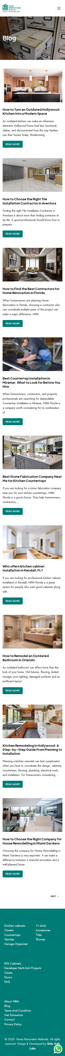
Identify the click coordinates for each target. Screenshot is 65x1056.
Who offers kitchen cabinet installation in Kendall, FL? (24, 568)
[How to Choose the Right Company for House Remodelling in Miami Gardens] (32, 815)
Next (53, 896)
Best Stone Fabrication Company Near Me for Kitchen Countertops (32, 478)
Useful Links (14, 993)
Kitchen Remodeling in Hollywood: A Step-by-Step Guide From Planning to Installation (32, 749)
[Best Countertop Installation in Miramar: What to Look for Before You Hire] (32, 354)
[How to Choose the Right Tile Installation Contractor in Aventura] (32, 175)
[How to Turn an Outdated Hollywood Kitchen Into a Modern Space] (32, 85)
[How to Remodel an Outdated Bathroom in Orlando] (32, 632)
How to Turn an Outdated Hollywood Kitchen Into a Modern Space (31, 111)
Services (11, 918)
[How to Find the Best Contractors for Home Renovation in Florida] (32, 264)
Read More (14, 143)
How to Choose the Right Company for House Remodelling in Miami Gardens (32, 841)
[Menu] (58, 8)
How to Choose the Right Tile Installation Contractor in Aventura (29, 201)
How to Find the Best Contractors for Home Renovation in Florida (31, 291)
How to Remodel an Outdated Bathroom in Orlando (26, 658)
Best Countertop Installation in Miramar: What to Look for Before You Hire (31, 382)
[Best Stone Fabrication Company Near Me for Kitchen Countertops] (32, 452)
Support (11, 955)
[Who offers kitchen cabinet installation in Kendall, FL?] (32, 542)
